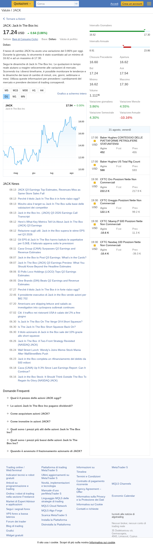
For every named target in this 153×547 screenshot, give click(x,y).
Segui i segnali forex (18, 509)
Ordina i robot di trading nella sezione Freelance (20, 495)
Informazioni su (85, 467)
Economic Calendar (123, 495)
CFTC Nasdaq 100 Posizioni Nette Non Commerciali (120, 244)
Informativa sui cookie (102, 542)
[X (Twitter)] (126, 509)
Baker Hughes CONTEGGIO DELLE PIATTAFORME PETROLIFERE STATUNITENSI (121, 140)
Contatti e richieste (87, 508)
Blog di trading (14, 525)
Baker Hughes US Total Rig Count (120, 161)
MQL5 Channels (121, 483)
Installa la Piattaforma (54, 519)
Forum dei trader (16, 521)
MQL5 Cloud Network (54, 505)
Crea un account (132, 3)
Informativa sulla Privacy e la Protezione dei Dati (90, 498)
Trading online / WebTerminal (15, 469)
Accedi (114, 3)
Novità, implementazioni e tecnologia (55, 484)
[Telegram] (120, 509)
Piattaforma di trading (54, 469)
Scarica (54, 515)
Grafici (10, 530)
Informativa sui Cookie (89, 504)
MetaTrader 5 (120, 467)
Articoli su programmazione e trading (17, 486)
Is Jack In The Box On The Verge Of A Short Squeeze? (50, 321)
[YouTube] (132, 509)
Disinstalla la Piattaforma (56, 524)
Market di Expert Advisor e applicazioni (20, 503)
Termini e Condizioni (88, 476)
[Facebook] (114, 509)
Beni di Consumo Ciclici (25, 39)
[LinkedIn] (138, 509)
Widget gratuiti (14, 535)
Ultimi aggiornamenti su (55, 476)
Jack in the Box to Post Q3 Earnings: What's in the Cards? (52, 257)
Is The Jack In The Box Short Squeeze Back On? (47, 326)
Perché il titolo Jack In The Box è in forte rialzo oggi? (49, 198)
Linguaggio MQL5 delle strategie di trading (55, 500)
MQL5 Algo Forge (51, 510)
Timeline (81, 471)
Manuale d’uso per (51, 492)
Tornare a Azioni (15, 18)
